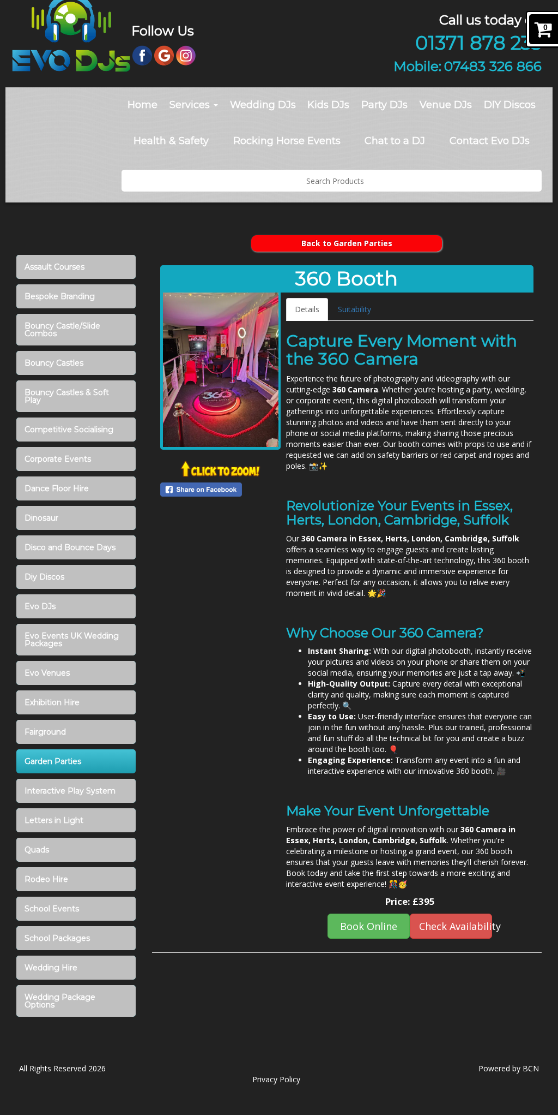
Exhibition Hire (52, 702)
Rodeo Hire (46, 879)
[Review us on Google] (164, 55)
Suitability (354, 309)
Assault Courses (54, 267)
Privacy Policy (276, 1079)
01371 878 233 (478, 43)
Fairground (45, 732)
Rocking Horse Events (287, 141)
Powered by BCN (508, 1068)
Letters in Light (54, 820)
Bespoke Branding (60, 296)
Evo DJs (40, 606)
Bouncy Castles (54, 363)
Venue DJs (446, 105)
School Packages (57, 938)
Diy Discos (44, 577)
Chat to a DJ (395, 141)
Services (191, 105)
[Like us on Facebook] (142, 55)
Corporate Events (58, 459)
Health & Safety (171, 141)
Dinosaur (41, 518)
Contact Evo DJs (490, 141)
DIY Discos (510, 105)
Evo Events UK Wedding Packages (72, 639)
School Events (52, 909)
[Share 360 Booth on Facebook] (220, 489)
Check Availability (455, 926)
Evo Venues (47, 673)
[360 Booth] (220, 370)
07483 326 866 (493, 66)
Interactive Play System (70, 791)
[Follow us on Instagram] (186, 55)
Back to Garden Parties (346, 243)
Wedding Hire (51, 968)
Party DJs (384, 105)
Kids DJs (328, 105)
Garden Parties (53, 761)
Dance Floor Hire (57, 488)
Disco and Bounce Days (70, 547)
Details (307, 309)
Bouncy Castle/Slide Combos (62, 329)
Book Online (368, 926)
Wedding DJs (263, 105)
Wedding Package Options (60, 1001)
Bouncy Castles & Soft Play (67, 396)
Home (142, 105)
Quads (37, 850)
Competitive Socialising (69, 429)
